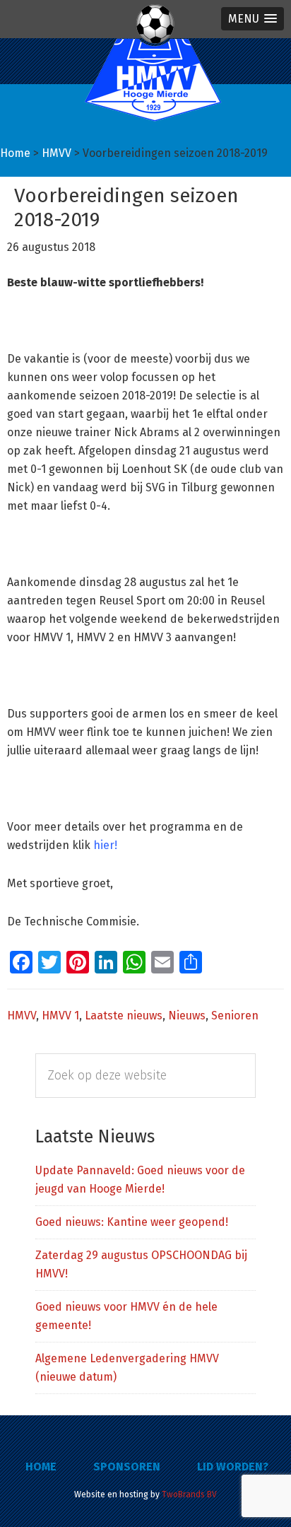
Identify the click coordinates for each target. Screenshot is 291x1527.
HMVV (21, 1015)
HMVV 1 (60, 1015)
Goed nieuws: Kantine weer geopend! (131, 1222)
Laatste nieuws (123, 1015)
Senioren (235, 1015)
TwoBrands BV (189, 1494)
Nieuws (187, 1015)
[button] (252, 18)
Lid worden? (232, 1466)
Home (41, 1466)
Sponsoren (126, 1466)
